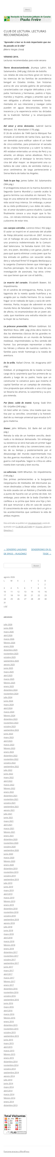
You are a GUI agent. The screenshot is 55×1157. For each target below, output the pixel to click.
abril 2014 (8, 1090)
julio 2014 (8, 1079)
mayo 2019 (9, 890)
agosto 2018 (9, 923)
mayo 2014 (9, 1087)
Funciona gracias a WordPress (16, 1151)
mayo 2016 (9, 1007)
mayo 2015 (9, 1043)
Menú (27, 9)
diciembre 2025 (10, 650)
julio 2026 (8, 624)
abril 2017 (8, 974)
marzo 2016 (9, 1014)
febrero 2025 (9, 682)
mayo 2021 (9, 821)
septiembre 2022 (11, 766)
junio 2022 (8, 773)
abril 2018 (8, 937)
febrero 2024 (9, 715)
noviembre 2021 (11, 799)
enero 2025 (9, 686)
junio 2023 (8, 733)
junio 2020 (8, 854)
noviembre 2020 (11, 843)
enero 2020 (9, 864)
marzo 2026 (9, 639)
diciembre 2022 (10, 755)
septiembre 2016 (11, 999)
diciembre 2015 (10, 1025)
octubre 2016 (10, 996)
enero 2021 (9, 835)
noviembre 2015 (11, 1028)
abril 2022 (8, 781)
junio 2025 (8, 668)
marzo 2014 (9, 1094)
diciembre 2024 (10, 690)
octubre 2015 (10, 1032)
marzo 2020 (9, 857)
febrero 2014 (9, 1098)
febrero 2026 (9, 642)
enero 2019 (9, 905)
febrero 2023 (9, 748)
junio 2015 (8, 1039)
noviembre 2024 (11, 693)
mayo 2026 (9, 631)
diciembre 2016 (10, 988)
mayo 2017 (9, 970)
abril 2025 (8, 675)
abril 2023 (8, 741)
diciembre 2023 (10, 719)
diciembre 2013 (10, 1105)
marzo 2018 (9, 941)
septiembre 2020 (11, 850)
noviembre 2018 (11, 912)
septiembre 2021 (11, 806)
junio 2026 (8, 628)
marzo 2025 (9, 679)
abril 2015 (8, 1047)
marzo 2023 (9, 744)
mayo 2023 (9, 737)
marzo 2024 (9, 711)
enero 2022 (9, 792)
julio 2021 (8, 813)
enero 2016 (9, 1021)
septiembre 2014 (11, 1072)
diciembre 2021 (10, 795)
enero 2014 (9, 1101)
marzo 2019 (9, 897)
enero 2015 (9, 1058)
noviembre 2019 (11, 872)
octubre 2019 (10, 875)
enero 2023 (9, 752)
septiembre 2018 (11, 919)
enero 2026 (9, 646)
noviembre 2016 (11, 992)
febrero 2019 (9, 901)
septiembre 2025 (11, 660)
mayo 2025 (9, 671)
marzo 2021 (9, 828)
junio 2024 (8, 701)
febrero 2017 (9, 981)
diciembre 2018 (10, 908)
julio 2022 (8, 770)
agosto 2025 (9, 664)
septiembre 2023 (11, 730)
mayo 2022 (9, 777)
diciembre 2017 (10, 952)
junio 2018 (8, 930)
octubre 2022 (10, 762)
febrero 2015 (9, 1054)
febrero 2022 (9, 788)
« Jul (5, 606)
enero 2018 (9, 948)
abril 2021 (8, 824)
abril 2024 (8, 708)
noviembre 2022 (11, 759)
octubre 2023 (10, 726)
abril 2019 (8, 894)
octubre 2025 (10, 657)
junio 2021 (8, 817)
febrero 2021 (9, 832)
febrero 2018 (9, 945)
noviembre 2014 (11, 1065)
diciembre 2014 (10, 1061)
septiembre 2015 (11, 1036)
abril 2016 (8, 1010)
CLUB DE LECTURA (24, 526)
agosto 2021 (9, 810)
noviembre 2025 (11, 653)
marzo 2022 (9, 784)
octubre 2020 (10, 846)
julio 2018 (8, 926)
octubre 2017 (10, 959)
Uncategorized (34, 523)
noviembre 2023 (11, 722)
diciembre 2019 (10, 868)
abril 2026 (8, 635)
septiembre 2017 (11, 963)
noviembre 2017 (11, 956)
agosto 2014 (9, 1076)
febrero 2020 (9, 861)
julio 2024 (8, 697)
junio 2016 (8, 1003)
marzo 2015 (9, 1050)
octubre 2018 (10, 915)
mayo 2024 (9, 704)
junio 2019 (8, 886)
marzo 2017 (9, 977)
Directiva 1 (8, 530)
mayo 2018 (9, 934)
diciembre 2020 (10, 839)
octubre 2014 (10, 1068)
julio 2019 (8, 883)
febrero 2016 (9, 1017)
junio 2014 (8, 1083)
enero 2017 (9, 985)
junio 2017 (8, 966)
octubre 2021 (10, 803)
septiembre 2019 (11, 879)
